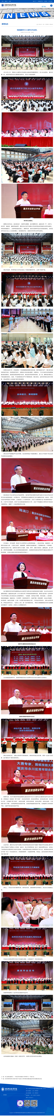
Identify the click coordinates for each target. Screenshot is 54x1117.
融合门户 (34, 1)
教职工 (6, 1)
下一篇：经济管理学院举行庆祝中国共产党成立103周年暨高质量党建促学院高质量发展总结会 (21, 1078)
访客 (10, 1)
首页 (43, 24)
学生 (2, 1)
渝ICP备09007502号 (41, 1112)
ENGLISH (50, 1)
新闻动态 (51, 24)
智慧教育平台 (40, 1)
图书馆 (46, 1)
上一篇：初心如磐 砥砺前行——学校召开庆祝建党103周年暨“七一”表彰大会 (17, 1076)
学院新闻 (47, 24)
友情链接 (5, 1094)
